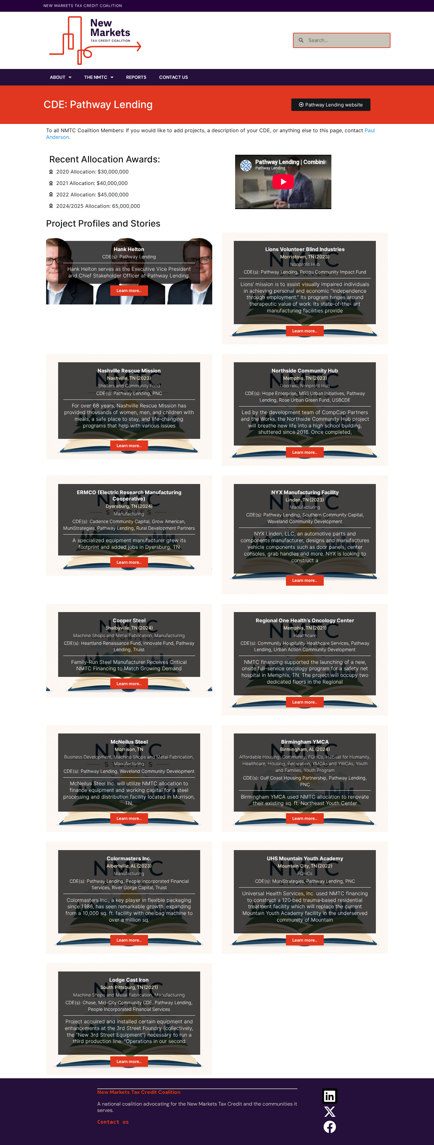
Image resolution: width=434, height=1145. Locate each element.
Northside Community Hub (305, 370)
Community (294, 757)
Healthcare (305, 635)
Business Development (87, 757)
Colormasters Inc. (129, 858)
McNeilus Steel (129, 742)
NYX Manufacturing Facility (305, 492)
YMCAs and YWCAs (332, 763)
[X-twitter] (329, 1111)
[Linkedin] (329, 1096)
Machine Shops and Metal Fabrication (112, 635)
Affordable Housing (259, 757)
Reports (136, 77)
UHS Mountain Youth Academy (305, 858)
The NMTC (95, 77)
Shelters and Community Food (129, 385)
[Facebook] (329, 1127)
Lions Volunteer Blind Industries (305, 249)
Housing (276, 763)
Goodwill (289, 385)
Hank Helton (129, 249)
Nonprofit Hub (305, 264)
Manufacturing (129, 513)
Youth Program (319, 770)
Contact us (113, 1122)
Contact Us (173, 77)
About (57, 77)
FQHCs (315, 757)
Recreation (299, 763)
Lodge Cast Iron (129, 980)
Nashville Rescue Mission (129, 370)
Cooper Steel (129, 620)
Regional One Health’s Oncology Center (305, 620)
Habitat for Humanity (348, 757)
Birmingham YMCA (305, 742)
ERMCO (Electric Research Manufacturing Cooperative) (129, 495)
